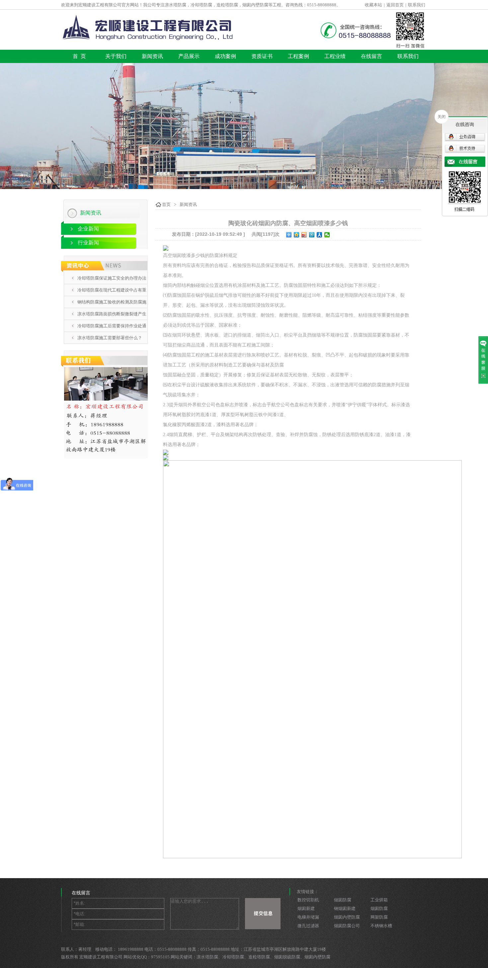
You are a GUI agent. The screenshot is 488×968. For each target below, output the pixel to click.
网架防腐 (379, 917)
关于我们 (115, 56)
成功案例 (225, 56)
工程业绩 (335, 56)
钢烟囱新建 (345, 908)
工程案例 (298, 56)
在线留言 (371, 56)
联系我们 (416, 4)
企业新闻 (88, 228)
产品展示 (189, 56)
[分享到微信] (327, 234)
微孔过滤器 (308, 925)
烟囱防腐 (342, 899)
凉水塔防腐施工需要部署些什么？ (109, 337)
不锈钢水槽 (381, 925)
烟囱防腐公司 (347, 925)
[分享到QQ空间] (296, 234)
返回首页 (395, 4)
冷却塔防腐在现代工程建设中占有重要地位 (111, 296)
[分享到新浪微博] (304, 234)
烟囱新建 (306, 908)
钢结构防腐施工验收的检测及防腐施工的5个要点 (111, 307)
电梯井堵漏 (308, 917)
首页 (166, 204)
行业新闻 (88, 242)
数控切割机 (308, 899)
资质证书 (262, 56)
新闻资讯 (152, 56)
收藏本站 (373, 4)
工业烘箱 (379, 899)
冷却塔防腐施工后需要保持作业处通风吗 (111, 331)
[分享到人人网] (319, 234)
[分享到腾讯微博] (312, 234)
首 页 (79, 56)
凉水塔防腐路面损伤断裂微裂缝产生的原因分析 (111, 319)
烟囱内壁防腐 (347, 917)
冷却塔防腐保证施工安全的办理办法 (111, 278)
